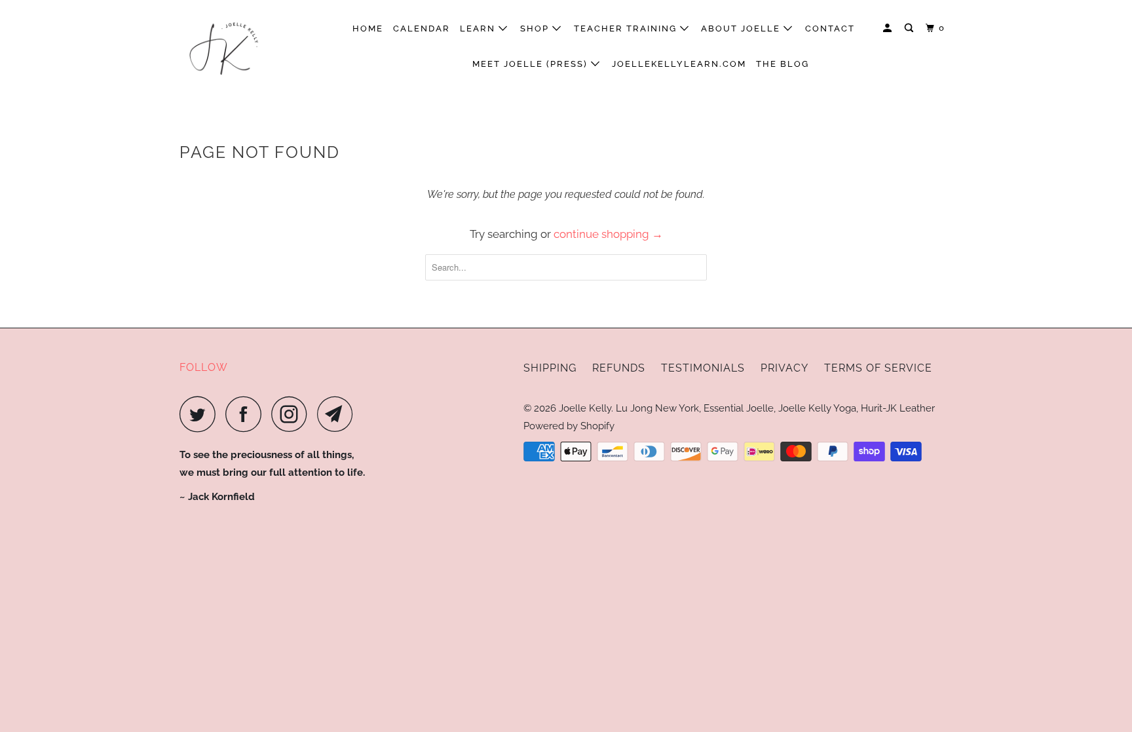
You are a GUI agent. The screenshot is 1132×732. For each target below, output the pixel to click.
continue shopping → (608, 234)
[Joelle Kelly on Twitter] (201, 414)
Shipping (549, 368)
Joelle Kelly (585, 408)
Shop (536, 28)
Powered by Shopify (568, 426)
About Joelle (742, 28)
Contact (830, 28)
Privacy (784, 368)
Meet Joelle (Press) (531, 64)
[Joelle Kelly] (246, 46)
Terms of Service (878, 368)
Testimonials (703, 368)
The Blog (782, 64)
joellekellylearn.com (679, 64)
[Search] (910, 28)
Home (367, 28)
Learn (479, 28)
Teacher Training (627, 28)
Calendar (421, 28)
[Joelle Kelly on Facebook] (247, 414)
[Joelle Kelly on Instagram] (292, 414)
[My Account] (888, 28)
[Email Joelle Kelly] (338, 414)
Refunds (618, 368)
